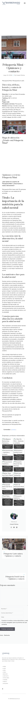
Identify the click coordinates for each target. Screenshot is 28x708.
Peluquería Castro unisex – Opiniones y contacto (13, 555)
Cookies (5, 679)
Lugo (4, 668)
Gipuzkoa (5, 683)
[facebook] (2, 688)
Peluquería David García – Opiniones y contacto (15, 578)
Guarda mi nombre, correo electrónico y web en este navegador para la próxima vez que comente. (15, 622)
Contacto (5, 676)
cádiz (4, 672)
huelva (5, 681)
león (4, 670)
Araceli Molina (20, 75)
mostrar (13, 429)
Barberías (7, 635)
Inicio (1, 635)
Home (4, 666)
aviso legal (6, 677)
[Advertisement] (14, 21)
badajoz (5, 674)
